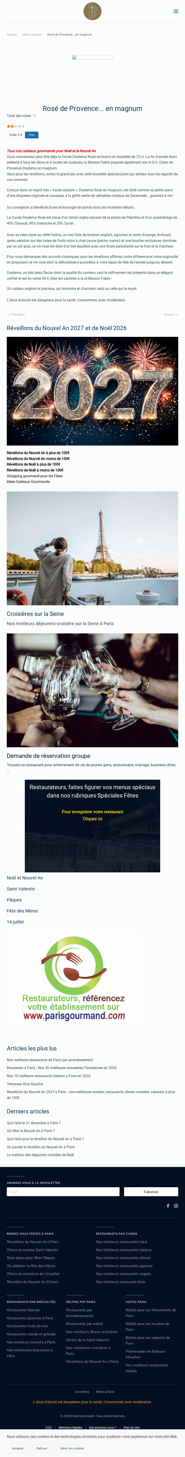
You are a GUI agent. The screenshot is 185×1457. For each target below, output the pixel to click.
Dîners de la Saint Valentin (87, 1340)
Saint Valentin (21, 889)
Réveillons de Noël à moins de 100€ (35, 470)
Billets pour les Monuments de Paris (151, 1313)
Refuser (42, 1448)
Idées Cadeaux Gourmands (28, 482)
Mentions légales (70, 1427)
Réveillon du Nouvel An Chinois (33, 1281)
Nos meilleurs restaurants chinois (123, 1257)
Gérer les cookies (72, 1448)
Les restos (82, 1392)
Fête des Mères (22, 911)
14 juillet (15, 922)
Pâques (14, 900)
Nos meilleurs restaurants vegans (123, 1273)
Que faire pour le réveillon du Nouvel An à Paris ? (45, 1139)
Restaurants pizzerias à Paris (30, 1318)
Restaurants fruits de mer (28, 1326)
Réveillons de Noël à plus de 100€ (33, 464)
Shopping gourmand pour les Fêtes (34, 476)
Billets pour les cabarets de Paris (148, 1340)
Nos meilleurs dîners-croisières (92, 1331)
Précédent (18, 314)
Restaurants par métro (84, 1323)
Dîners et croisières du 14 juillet (33, 1273)
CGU (48, 1427)
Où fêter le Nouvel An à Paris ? (31, 1131)
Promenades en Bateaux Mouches (145, 1354)
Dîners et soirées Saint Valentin (32, 1250)
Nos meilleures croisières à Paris (88, 1350)
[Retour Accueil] (92, 11)
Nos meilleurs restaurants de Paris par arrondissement (50, 1060)
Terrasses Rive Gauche (25, 1084)
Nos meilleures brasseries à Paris (29, 1353)
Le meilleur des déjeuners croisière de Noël (40, 1155)
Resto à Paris (105, 1392)
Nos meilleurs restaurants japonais (124, 1265)
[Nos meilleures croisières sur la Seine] (92, 548)
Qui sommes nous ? (102, 1427)
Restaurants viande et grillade (31, 1334)
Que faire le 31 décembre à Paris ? (34, 1123)
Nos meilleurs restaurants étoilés (147, 1368)
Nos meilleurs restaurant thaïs (121, 1281)
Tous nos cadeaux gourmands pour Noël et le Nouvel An (51, 151)
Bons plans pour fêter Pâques (31, 1257)
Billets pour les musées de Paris (147, 1326)
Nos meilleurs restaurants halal (121, 1241)
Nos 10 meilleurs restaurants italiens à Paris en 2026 (48, 1076)
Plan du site (131, 1427)
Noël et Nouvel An (25, 878)
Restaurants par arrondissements (80, 1313)
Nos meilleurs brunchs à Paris (31, 1342)
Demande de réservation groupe (48, 755)
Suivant (169, 314)
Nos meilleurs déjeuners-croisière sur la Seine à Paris (60, 623)
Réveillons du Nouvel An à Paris (33, 1241)
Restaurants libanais (23, 1310)
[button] (176, 11)
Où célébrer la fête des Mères (31, 1265)
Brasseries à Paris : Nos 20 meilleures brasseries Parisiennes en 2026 (62, 1068)
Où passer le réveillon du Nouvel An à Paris (41, 1147)
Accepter (18, 1448)
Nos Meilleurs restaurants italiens (123, 1250)
